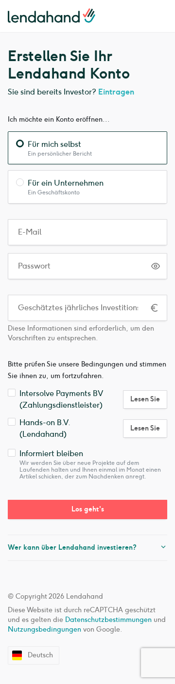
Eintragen (116, 91)
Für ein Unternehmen (66, 183)
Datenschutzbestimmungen (108, 620)
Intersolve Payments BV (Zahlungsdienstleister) (61, 399)
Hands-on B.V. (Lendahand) (44, 428)
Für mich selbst (54, 144)
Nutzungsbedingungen (44, 629)
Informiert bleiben (51, 453)
